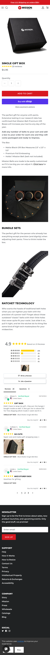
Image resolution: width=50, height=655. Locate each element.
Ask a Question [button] (26, 381)
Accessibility (8, 583)
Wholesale (7, 609)
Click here (38, 164)
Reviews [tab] (8, 389)
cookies (20, 641)
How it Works (8, 556)
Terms (5, 567)
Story (4, 597)
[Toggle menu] (2, 7)
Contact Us (7, 563)
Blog (4, 617)
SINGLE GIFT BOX (10, 415)
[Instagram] (9, 631)
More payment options (25, 107)
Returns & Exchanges (12, 579)
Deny (19, 650)
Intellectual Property (12, 575)
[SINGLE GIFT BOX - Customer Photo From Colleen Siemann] (25, 368)
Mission (5, 601)
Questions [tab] (23, 389)
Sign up (9, 537)
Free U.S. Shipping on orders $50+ (25, 2)
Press (4, 605)
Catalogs (6, 613)
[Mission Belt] (25, 7)
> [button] (32, 493)
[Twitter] (3, 631)
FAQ (4, 552)
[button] (41, 420)
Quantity (6, 78)
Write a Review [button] (26, 376)
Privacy (5, 571)
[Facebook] (6, 631)
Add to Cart (25, 93)
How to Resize (8, 560)
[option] (25, 36)
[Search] (7, 7)
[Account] (42, 7)
